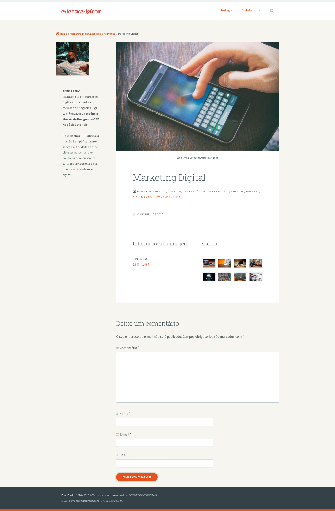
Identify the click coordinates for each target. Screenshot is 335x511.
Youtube (247, 10)
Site (122, 455)
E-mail (125, 434)
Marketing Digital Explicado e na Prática (92, 33)
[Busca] (268, 6)
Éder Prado (67, 495)
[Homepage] (81, 12)
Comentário (129, 348)
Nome (124, 413)
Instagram (228, 10)
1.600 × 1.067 (141, 264)
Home (63, 33)
